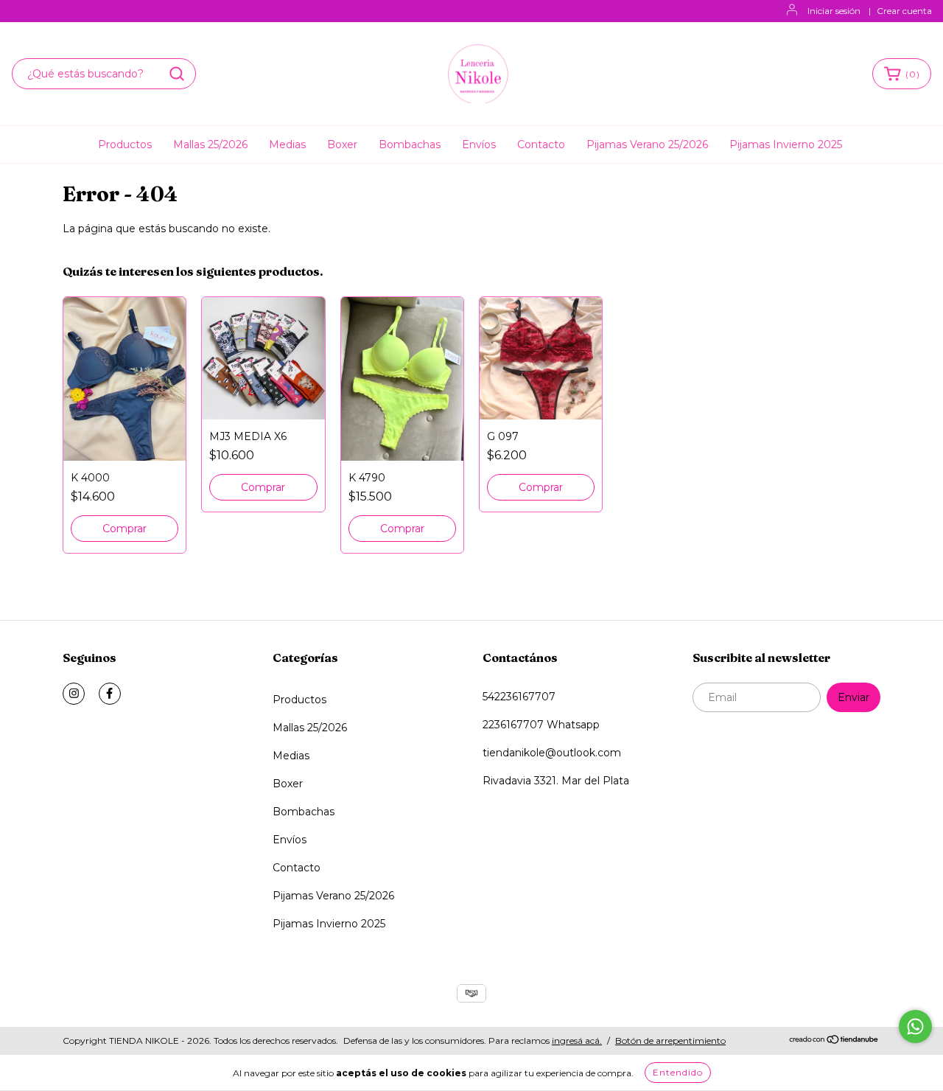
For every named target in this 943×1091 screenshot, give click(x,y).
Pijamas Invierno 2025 (785, 144)
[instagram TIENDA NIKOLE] (74, 694)
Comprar (124, 528)
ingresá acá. (577, 1040)
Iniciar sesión (833, 10)
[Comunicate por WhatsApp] (915, 1026)
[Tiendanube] (834, 1041)
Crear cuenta (904, 10)
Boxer (342, 144)
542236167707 (519, 696)
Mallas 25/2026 (210, 144)
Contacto (541, 144)
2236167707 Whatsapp (541, 724)
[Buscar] (177, 73)
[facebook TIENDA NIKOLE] (110, 694)
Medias (287, 144)
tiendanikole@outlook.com (552, 752)
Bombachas (410, 144)
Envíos (479, 144)
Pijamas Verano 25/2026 (647, 144)
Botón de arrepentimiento (670, 1040)
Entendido (678, 1072)
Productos (125, 144)
